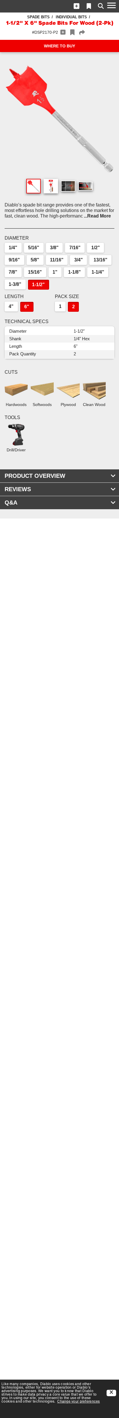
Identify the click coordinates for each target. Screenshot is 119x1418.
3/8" (54, 247)
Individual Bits (71, 17)
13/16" (100, 259)
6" (26, 306)
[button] (76, 6)
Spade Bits (38, 17)
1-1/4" (98, 272)
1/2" (95, 247)
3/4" (78, 259)
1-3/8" (15, 284)
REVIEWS (18, 489)
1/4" (13, 247)
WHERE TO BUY (59, 46)
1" (55, 272)
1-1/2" (38, 284)
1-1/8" (74, 272)
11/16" (57, 259)
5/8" (35, 259)
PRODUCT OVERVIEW (35, 476)
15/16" (35, 272)
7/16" (75, 247)
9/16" (14, 259)
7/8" (13, 272)
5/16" (33, 247)
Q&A (11, 502)
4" (11, 306)
